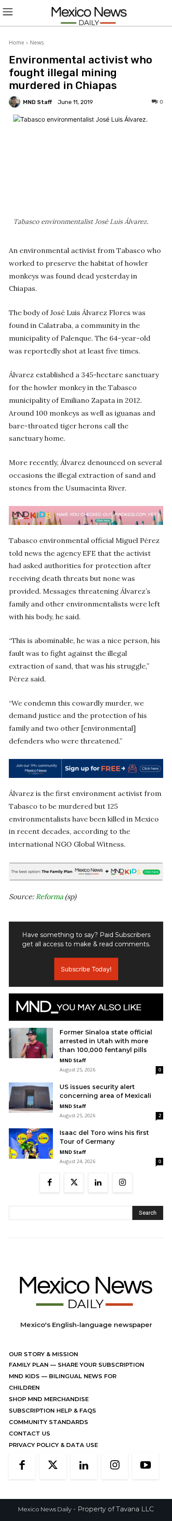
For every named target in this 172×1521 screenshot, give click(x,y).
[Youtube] (145, 1466)
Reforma (49, 896)
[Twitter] (74, 1183)
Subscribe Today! (86, 969)
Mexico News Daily (44, 1509)
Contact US (29, 1433)
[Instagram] (122, 1183)
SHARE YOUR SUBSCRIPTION (100, 1364)
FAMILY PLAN (29, 1364)
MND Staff (37, 102)
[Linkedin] (98, 1183)
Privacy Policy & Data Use (53, 1444)
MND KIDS (25, 1376)
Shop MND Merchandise (49, 1398)
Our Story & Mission (43, 1353)
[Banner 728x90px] (86, 515)
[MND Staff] (16, 102)
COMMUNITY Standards (48, 1421)
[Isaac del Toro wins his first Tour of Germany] (31, 1143)
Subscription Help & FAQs (52, 1410)
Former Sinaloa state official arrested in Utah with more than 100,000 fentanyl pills (106, 1041)
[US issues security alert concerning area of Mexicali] (31, 1097)
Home (16, 42)
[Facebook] (50, 1183)
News (37, 42)
